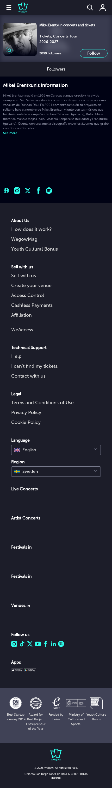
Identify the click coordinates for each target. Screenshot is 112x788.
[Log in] (102, 7)
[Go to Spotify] (49, 190)
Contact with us (28, 376)
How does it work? (31, 229)
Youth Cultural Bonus (34, 249)
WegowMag (24, 239)
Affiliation (21, 315)
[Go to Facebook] (38, 190)
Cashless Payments (32, 305)
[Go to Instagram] (17, 190)
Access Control (27, 295)
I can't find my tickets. (35, 366)
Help (16, 356)
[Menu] (8, 7)
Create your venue (31, 285)
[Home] (19, 7)
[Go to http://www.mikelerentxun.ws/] (6, 190)
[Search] (90, 7)
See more (10, 133)
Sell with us (23, 275)
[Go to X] (27, 190)
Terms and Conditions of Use (42, 402)
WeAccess (22, 329)
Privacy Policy (26, 412)
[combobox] (56, 450)
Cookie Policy (26, 422)
